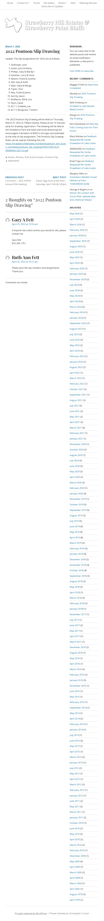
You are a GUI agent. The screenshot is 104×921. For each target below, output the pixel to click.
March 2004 (76, 883)
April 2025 (75, 262)
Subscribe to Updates (52, 6)
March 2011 (76, 811)
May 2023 (74, 345)
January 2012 (76, 795)
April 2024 (75, 301)
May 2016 (74, 658)
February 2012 (77, 790)
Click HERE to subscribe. (82, 71)
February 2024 (77, 312)
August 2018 (76, 581)
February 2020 (77, 488)
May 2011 (74, 806)
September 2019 (78, 510)
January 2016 (76, 680)
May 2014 (74, 713)
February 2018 (77, 603)
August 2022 (76, 367)
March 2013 (76, 757)
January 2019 (76, 553)
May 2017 (74, 630)
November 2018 (78, 565)
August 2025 (76, 246)
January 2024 (76, 317)
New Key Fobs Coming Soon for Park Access (84, 127)
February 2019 (77, 548)
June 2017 (75, 625)
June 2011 (75, 801)
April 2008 (75, 877)
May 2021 (74, 416)
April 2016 (75, 663)
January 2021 (76, 438)
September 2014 (78, 707)
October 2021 (76, 389)
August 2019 (76, 515)
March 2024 (76, 306)
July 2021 (74, 405)
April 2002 (75, 888)
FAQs (73, 2)
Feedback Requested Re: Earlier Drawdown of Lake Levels (83, 140)
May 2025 (74, 257)
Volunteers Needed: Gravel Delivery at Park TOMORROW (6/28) (83, 180)
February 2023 (77, 356)
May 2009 (74, 861)
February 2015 (77, 702)
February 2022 (77, 383)
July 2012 (74, 768)
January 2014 (76, 729)
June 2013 (75, 740)
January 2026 (76, 235)
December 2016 (78, 647)
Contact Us (22, 2)
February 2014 (77, 724)
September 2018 (78, 575)
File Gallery (49, 2)
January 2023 (76, 361)
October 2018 (76, 570)
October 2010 (76, 822)
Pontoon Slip (51, 157)
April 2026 (75, 219)
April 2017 (75, 636)
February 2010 (77, 850)
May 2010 (74, 834)
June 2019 (75, 526)
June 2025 (75, 252)
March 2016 (76, 669)
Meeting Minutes (88, 2)
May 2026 (74, 213)
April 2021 (75, 422)
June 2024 (75, 290)
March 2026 (76, 224)
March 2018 (76, 597)
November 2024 (78, 279)
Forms (36, 2)
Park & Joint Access (34, 157)
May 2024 (74, 295)
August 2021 (76, 400)
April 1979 (75, 899)
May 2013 (74, 746)
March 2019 (76, 542)
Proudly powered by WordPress (31, 913)
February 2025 (77, 268)
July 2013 (74, 735)
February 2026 (77, 229)
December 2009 (78, 855)
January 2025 (76, 273)
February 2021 (77, 433)
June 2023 (75, 339)
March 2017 (76, 641)
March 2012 (76, 784)
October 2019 (76, 504)
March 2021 (76, 427)
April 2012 (75, 779)
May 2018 (74, 586)
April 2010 (75, 839)
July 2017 (74, 619)
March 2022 (76, 378)
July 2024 (74, 284)
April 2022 (75, 372)
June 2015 (75, 691)
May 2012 (74, 773)
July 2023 (74, 334)
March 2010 (76, 844)
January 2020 (76, 493)
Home (10, 2)
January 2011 (76, 817)
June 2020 (75, 466)
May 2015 (74, 696)
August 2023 (76, 328)
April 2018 (75, 592)
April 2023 (75, 350)
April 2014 (75, 718)
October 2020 (76, 449)
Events (11, 157)
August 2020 (76, 455)
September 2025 (78, 241)
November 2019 (78, 498)
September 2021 (78, 394)
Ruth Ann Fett (25, 257)
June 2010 (75, 828)
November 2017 (78, 614)
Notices (20, 157)
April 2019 (75, 537)
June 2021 (75, 411)
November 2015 (78, 685)
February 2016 (77, 674)
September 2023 (78, 323)
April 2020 (75, 477)
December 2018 (78, 559)
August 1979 (76, 894)
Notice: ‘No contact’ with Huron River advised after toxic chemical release (83, 196)
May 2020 (74, 471)
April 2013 (75, 751)
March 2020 (76, 482)
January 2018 (76, 608)
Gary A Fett (23, 220)
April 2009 (75, 866)
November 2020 (78, 444)
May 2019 (74, 531)
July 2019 (74, 521)
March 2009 (76, 872)
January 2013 (76, 762)
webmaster (13, 160)
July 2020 (74, 460)
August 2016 (76, 652)
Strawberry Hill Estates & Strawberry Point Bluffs (57, 25)
